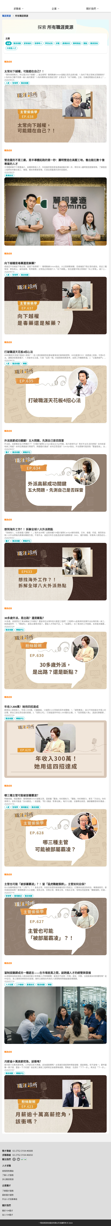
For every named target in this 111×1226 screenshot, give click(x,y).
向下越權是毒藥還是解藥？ (20, 263)
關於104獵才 (7, 1210)
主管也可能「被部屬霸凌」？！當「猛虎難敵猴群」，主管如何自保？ (45, 884)
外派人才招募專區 (9, 1199)
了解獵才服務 (8, 1190)
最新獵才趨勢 (8, 1195)
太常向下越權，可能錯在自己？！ (24, 71)
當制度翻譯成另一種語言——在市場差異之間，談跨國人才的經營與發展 (47, 973)
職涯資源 (6, 15)
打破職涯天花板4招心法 (18, 352)
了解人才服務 (8, 1175)
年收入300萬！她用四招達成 (21, 707)
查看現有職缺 (8, 1171)
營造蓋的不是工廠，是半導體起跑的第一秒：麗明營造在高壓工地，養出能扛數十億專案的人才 (54, 162)
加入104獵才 (7, 1214)
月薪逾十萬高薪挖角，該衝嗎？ (23, 1061)
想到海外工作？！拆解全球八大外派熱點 (28, 529)
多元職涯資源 (8, 1179)
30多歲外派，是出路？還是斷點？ (24, 618)
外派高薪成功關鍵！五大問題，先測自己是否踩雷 (34, 440)
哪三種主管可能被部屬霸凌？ (22, 795)
